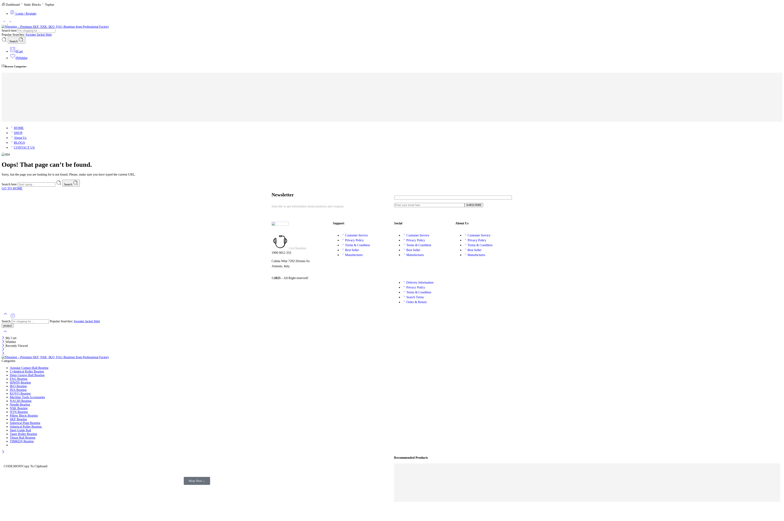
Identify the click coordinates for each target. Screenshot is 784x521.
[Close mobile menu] (3, 353)
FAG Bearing (22, 115)
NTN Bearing (23, 80)
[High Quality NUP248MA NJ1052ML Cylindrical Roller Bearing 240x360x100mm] (458, 490)
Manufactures (354, 255)
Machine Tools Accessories (27, 397)
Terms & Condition (357, 245)
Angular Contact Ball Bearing (29, 368)
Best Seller (352, 250)
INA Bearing (22, 119)
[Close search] (5, 334)
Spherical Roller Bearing (26, 426)
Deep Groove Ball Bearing (27, 375)
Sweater (31, 34)
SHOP (18, 133)
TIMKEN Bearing (26, 75)
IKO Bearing (22, 110)
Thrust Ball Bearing (22, 437)
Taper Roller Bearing (23, 434)
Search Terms (415, 297)
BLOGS (19, 142)
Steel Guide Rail (20, 430)
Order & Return (416, 302)
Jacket (41, 34)
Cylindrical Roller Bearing (27, 371)
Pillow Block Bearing (24, 415)
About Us (20, 137)
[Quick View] (517, 490)
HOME (19, 128)
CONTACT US (24, 147)
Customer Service (356, 235)
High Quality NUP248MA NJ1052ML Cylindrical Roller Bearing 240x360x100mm (456, 494)
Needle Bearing (20, 404)
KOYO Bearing (24, 85)
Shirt (49, 34)
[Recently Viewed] (13, 317)
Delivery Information (419, 282)
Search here (10, 30)
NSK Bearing (23, 105)
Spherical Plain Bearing (25, 423)
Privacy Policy (354, 240)
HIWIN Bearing (24, 95)
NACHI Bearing (25, 90)
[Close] (4, 338)
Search (14, 41)
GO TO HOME (12, 188)
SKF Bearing (22, 100)
